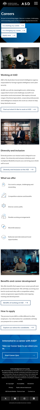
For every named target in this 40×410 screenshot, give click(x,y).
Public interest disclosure (23, 387)
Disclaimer (30, 383)
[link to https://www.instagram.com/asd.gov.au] (24, 398)
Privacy (11, 387)
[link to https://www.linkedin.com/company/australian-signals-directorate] (33, 398)
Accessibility (20, 383)
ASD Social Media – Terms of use (15, 391)
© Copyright (10, 383)
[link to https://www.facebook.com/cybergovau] (15, 398)
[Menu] (36, 3)
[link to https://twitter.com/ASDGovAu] (5, 398)
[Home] (17, 3)
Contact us (31, 391)
